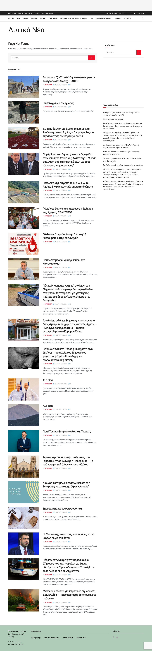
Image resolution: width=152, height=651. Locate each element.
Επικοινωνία (49, 13)
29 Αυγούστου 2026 (60, 85)
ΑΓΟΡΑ (42, 18)
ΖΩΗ (91, 18)
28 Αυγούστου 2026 (60, 267)
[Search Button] (91, 57)
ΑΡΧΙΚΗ (11, 18)
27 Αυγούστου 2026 (60, 304)
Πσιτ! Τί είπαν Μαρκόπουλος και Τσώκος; (67, 431)
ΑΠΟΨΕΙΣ (127, 18)
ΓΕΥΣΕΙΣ (118, 18)
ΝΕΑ (18, 18)
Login (142, 13)
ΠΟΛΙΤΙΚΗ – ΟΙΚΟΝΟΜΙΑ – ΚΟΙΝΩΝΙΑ (73, 18)
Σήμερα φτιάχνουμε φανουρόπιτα (62, 508)
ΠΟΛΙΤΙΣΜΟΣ (53, 18)
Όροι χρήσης (12, 13)
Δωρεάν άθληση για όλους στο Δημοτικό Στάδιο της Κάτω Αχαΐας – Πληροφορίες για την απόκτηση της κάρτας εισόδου (68, 132)
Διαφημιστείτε (39, 13)
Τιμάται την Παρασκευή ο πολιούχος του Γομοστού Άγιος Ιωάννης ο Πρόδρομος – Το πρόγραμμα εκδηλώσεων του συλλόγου (68, 461)
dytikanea (48, 85)
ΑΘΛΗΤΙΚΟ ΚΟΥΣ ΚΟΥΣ (104, 18)
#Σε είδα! (48, 380)
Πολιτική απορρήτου (25, 13)
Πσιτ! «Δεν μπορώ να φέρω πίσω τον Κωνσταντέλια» (123, 165)
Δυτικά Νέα (26, 29)
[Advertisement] (76, 5)
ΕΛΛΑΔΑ (34, 18)
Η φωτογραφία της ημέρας (58, 103)
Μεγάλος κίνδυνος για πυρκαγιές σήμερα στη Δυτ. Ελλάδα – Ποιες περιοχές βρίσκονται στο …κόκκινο (69, 595)
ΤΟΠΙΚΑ (25, 18)
